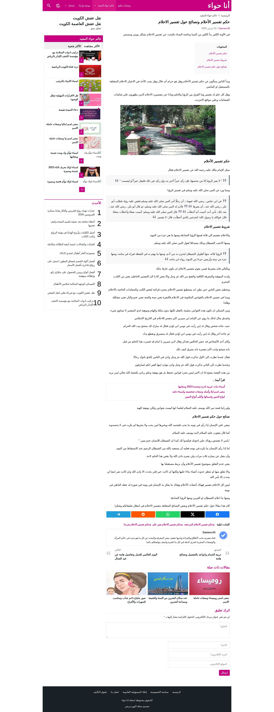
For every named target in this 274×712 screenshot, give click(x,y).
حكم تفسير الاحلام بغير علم (167, 524)
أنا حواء (219, 5)
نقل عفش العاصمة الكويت (80, 24)
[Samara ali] (223, 535)
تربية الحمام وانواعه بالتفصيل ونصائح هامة (200, 554)
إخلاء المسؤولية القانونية (135, 692)
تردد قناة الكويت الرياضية (65, 66)
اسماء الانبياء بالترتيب (67, 81)
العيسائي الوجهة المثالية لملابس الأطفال (73, 284)
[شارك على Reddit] (143, 514)
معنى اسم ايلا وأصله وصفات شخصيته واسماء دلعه (198, 391)
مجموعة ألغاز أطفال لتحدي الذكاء (77, 253)
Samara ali (224, 28)
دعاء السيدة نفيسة (68, 109)
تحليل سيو (96, 28)
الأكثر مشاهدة (92, 46)
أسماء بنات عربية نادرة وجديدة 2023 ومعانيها (201, 386)
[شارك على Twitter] (192, 514)
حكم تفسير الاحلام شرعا (137, 524)
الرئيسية (176, 692)
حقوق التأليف (100, 692)
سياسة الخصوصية (159, 692)
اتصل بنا (115, 692)
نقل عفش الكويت (87, 18)
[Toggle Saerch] (48, 5)
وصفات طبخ (124, 5)
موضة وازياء (84, 5)
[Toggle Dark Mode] (58, 5)
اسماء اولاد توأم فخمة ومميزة (62, 181)
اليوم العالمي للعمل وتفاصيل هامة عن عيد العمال (136, 554)
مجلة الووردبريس (133, 706)
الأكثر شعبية (74, 46)
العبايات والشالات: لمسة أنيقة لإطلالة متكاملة (71, 244)
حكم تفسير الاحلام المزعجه (198, 524)
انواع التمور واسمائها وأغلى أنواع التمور (205, 396)
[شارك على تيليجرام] (118, 514)
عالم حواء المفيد (106, 5)
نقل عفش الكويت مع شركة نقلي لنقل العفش (71, 292)
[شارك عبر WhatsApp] (168, 514)
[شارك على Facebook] (217, 514)
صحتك (71, 5)
